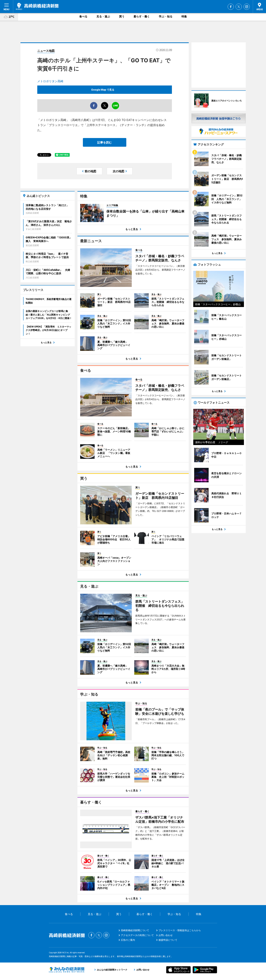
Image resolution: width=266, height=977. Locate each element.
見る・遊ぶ (103, 16)
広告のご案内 (128, 939)
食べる (83, 16)
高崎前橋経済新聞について (135, 930)
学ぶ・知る (165, 16)
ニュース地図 (46, 51)
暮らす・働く (142, 16)
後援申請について (168, 939)
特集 (184, 16)
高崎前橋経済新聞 (37, 6)
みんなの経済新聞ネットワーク (66, 969)
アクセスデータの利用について (137, 935)
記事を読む (104, 142)
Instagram (247, 7)
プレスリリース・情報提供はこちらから (180, 930)
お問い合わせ (166, 935)
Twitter (239, 7)
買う (121, 16)
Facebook (231, 7)
